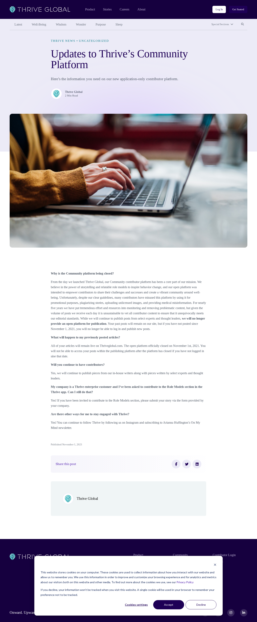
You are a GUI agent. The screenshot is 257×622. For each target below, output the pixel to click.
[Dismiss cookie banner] (215, 564)
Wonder (81, 24)
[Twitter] (186, 464)
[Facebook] (176, 464)
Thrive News (63, 40)
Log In (219, 9)
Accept (168, 604)
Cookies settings (136, 604)
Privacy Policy (185, 582)
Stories (107, 9)
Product (90, 9)
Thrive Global (74, 91)
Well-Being (39, 24)
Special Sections (220, 24)
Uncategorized (94, 40)
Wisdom (61, 24)
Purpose (101, 24)
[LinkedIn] (197, 464)
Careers (124, 9)
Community (180, 555)
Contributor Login (224, 555)
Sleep (118, 24)
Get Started (238, 9)
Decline (201, 604)
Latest (18, 24)
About (141, 9)
